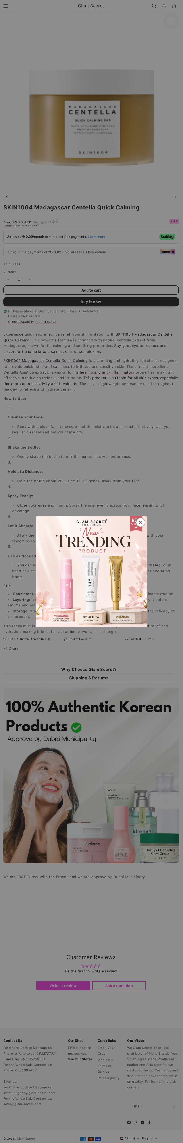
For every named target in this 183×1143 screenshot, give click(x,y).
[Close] (140, 522)
